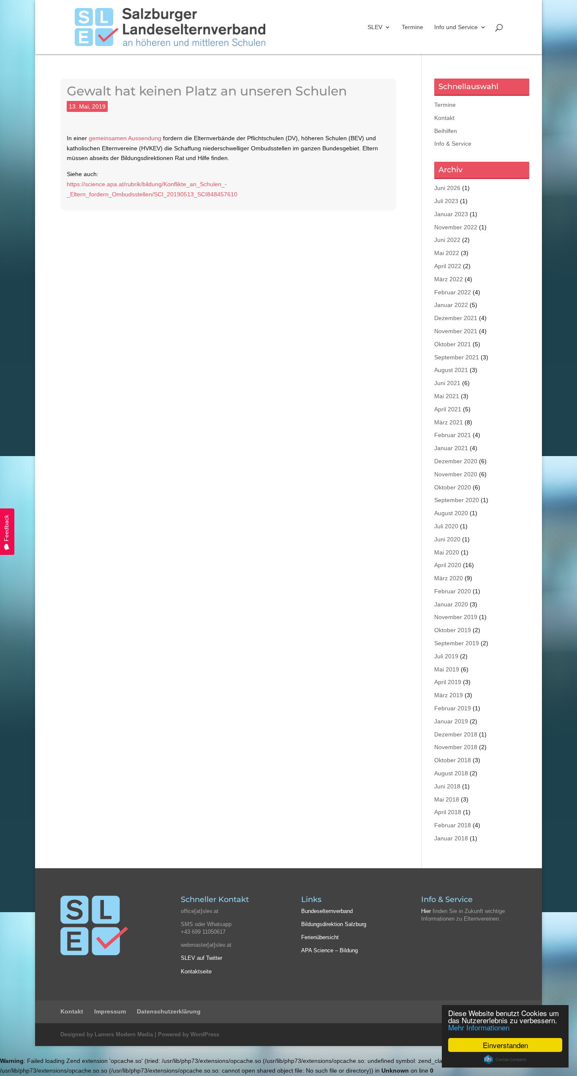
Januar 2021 (451, 448)
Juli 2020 (446, 526)
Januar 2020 (451, 604)
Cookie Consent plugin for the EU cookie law (505, 1059)
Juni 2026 (447, 188)
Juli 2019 (446, 656)
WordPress (205, 1034)
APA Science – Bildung (329, 950)
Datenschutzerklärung (169, 1011)
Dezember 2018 (455, 734)
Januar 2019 (451, 721)
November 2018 (455, 747)
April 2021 (447, 409)
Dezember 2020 (455, 461)
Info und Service (456, 27)
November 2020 (455, 474)
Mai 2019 (446, 669)
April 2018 (447, 812)
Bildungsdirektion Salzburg (333, 924)
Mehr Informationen (478, 1027)
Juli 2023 (446, 201)
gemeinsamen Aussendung (125, 138)
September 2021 (456, 357)
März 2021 (448, 422)
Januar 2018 (451, 838)
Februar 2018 (452, 825)
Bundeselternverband (327, 911)
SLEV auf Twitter (201, 958)
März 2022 (448, 279)
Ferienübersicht (320, 937)
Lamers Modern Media (124, 1034)
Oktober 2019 (452, 630)
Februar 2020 (452, 591)
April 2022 (447, 266)
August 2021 (451, 370)
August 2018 (451, 773)
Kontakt (444, 117)
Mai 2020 (446, 552)
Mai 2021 (446, 396)
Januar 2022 (451, 305)
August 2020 (451, 513)
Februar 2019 (452, 708)
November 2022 (455, 227)
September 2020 (456, 500)
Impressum (110, 1011)
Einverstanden (505, 1045)
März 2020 (448, 578)
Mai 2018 (446, 799)
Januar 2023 (451, 214)
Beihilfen (445, 131)
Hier (426, 911)
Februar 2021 (452, 435)
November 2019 (455, 617)
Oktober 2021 (452, 344)
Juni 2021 (447, 383)
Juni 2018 (447, 786)
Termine (412, 27)
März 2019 (448, 695)
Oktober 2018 (452, 760)
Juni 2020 (447, 539)
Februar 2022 (452, 292)
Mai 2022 (446, 253)
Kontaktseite (196, 971)
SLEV (374, 27)
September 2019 (456, 643)
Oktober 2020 (452, 487)
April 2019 (447, 682)
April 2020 (447, 565)
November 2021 (455, 331)
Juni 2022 (447, 239)
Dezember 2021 (455, 318)
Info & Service (452, 143)
